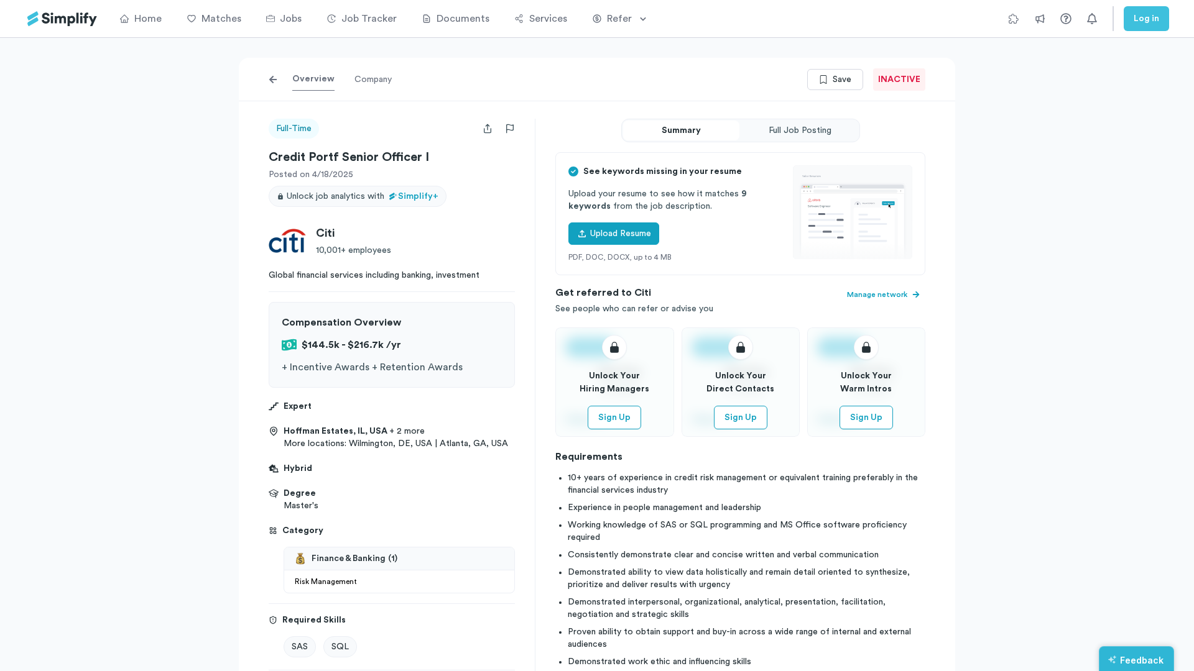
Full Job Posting (800, 130)
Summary (681, 130)
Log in (1146, 18)
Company (373, 79)
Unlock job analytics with (362, 196)
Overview (313, 79)
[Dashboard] (62, 19)
